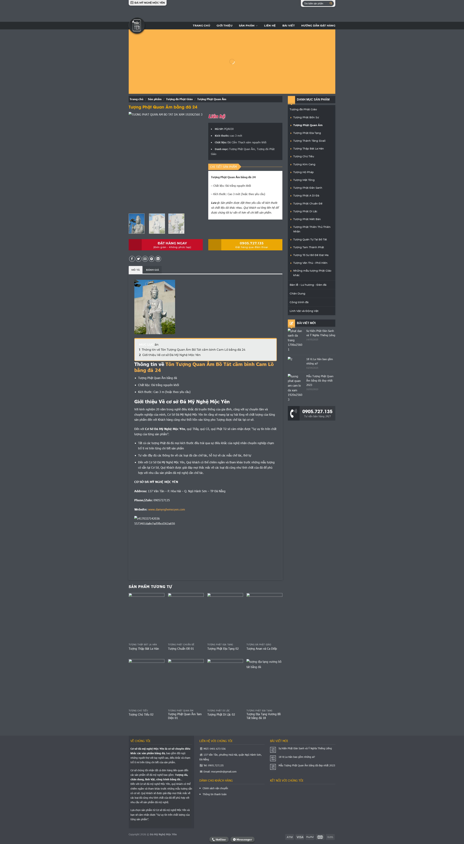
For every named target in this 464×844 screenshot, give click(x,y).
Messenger (244, 839)
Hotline (220, 839)
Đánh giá (152, 270)
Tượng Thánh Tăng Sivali (309, 140)
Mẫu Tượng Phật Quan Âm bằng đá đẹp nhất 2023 (319, 380)
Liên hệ (270, 25)
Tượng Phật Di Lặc (305, 211)
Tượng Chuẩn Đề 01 (181, 648)
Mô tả (135, 270)
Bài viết (288, 25)
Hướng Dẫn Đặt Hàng (318, 25)
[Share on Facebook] (132, 259)
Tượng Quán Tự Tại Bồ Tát (310, 239)
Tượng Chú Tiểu (303, 156)
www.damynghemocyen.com (166, 509)
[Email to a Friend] (145, 259)
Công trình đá (299, 302)
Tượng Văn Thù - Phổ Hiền (310, 263)
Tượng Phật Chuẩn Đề (307, 203)
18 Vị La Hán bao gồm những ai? (297, 757)
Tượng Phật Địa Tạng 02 (223, 648)
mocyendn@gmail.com (224, 771)
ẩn (156, 344)
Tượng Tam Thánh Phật (308, 247)
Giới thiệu (224, 25)
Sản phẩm (246, 25)
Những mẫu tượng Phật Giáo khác (312, 273)
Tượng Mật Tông (304, 180)
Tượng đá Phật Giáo (179, 99)
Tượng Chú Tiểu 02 (141, 714)
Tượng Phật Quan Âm (211, 99)
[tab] (135, 270)
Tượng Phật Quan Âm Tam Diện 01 (185, 716)
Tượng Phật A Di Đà (306, 195)
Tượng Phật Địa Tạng (307, 133)
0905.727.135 (317, 411)
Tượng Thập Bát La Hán (144, 648)
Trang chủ (136, 99)
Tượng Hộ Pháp (303, 172)
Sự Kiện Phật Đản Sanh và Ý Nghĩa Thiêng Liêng (305, 748)
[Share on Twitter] (139, 259)
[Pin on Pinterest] (152, 259)
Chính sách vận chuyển (215, 788)
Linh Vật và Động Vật (304, 311)
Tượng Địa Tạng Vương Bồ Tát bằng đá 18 (263, 716)
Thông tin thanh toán (215, 794)
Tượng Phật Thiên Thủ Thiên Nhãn (312, 229)
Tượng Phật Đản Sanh (307, 187)
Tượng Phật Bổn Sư (306, 117)
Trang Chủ (201, 25)
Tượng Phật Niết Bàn (307, 219)
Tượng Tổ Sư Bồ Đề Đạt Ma (310, 255)
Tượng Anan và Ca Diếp (261, 648)
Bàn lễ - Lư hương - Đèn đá (308, 284)
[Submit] (331, 3)
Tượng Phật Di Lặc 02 (221, 714)
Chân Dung (297, 293)
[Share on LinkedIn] (158, 259)
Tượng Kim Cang (304, 164)
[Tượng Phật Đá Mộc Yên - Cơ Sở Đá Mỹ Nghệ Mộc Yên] (137, 25)
